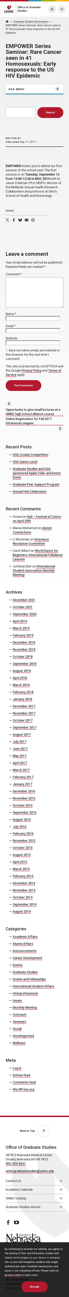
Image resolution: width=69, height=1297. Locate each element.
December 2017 (24, 706)
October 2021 (23, 607)
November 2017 (24, 713)
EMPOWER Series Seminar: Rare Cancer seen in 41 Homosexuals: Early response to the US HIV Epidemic (33, 29)
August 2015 (22, 855)
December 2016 (24, 791)
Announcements (24, 951)
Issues (17, 1000)
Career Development (27, 958)
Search (50, 112)
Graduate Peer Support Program (36, 484)
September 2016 (24, 812)
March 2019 (21, 628)
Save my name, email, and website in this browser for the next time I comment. (33, 354)
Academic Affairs (25, 936)
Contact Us (13, 1181)
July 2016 (19, 826)
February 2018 (23, 692)
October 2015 (23, 848)
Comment (14, 274)
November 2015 (24, 840)
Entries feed (21, 1075)
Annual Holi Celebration (29, 491)
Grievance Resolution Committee (31, 541)
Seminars (19, 1021)
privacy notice (13, 1275)
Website (11, 338)
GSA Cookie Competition (30, 454)
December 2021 (24, 600)
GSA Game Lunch (25, 462)
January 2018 (22, 699)
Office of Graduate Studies (31, 1147)
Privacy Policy (32, 370)
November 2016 (24, 798)
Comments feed (24, 1082)
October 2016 (23, 805)
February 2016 (23, 833)
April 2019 (20, 621)
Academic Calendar (19, 1189)
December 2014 (24, 883)
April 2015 (20, 862)
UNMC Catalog (16, 1198)
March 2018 (21, 685)
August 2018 (22, 671)
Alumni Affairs (23, 944)
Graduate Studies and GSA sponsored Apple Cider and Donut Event (37, 473)
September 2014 (24, 904)
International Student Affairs (33, 986)
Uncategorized (23, 1036)
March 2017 (21, 770)
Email (10, 326)
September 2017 (24, 727)
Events (17, 965)
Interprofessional (25, 993)
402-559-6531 (16, 1163)
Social (17, 1029)
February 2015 (23, 876)
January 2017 (22, 784)
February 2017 (23, 777)
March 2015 (21, 869)
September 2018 (24, 664)
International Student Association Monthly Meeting (34, 570)
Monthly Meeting (25, 1007)
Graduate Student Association (30, 21)
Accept (34, 1286)
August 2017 (22, 734)
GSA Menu (16, 89)
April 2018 (20, 678)
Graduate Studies (25, 972)
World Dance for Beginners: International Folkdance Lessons (38, 555)
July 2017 (19, 741)
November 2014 (24, 890)
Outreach (19, 1014)
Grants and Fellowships (29, 979)
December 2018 (24, 642)
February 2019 (23, 635)
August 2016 (22, 819)
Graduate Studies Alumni (23, 1207)
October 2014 (23, 897)
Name (11, 314)
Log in (17, 1068)
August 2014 (22, 911)
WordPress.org (23, 1089)
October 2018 (23, 656)
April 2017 (20, 763)
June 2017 (20, 749)
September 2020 (24, 614)
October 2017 (23, 720)
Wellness (19, 1043)
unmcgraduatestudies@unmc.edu (30, 1171)
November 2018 (24, 649)
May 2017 (20, 756)
